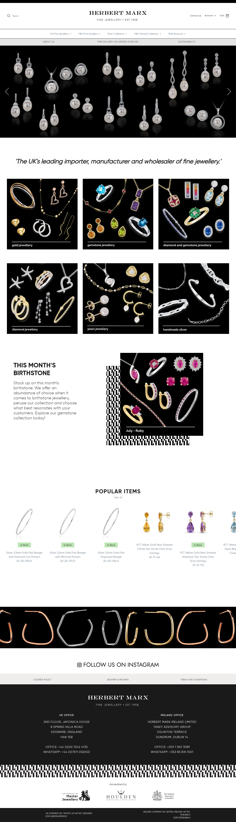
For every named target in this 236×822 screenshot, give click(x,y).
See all (118, 497)
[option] (118, 92)
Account (209, 16)
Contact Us (195, 16)
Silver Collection (117, 33)
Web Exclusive (177, 33)
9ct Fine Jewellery (60, 33)
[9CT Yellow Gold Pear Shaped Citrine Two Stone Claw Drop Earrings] (154, 522)
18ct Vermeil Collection (147, 33)
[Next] (229, 91)
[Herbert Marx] (118, 15)
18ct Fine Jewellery (89, 33)
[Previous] (7, 91)
